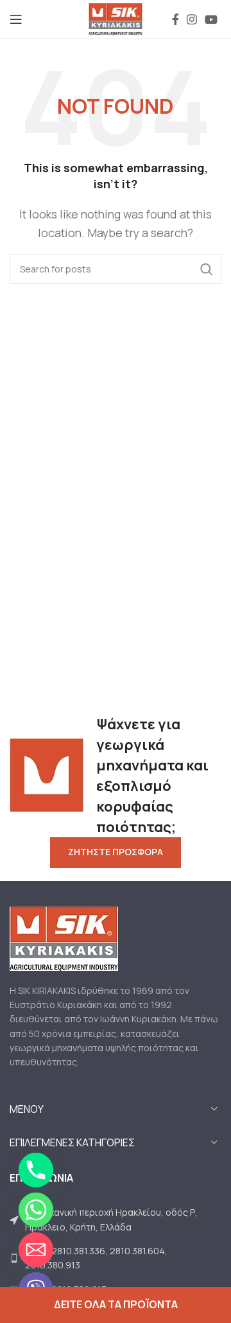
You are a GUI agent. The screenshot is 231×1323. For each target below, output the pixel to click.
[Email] (36, 1249)
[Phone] (36, 1170)
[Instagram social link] (192, 19)
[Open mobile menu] (16, 19)
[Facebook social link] (175, 19)
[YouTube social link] (211, 19)
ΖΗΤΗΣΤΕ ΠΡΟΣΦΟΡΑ (115, 852)
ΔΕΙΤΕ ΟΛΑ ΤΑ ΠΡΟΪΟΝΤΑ (116, 1304)
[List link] (115, 1219)
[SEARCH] (206, 269)
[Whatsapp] (36, 1210)
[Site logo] (116, 18)
